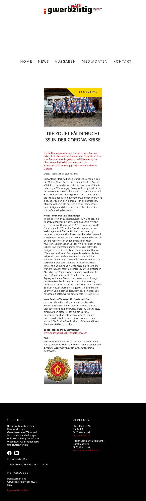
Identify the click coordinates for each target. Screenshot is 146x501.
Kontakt (122, 61)
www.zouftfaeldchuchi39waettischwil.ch (65, 332)
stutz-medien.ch (81, 435)
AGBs (45, 464)
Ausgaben (65, 61)
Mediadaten (95, 61)
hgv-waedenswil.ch (17, 490)
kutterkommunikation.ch (86, 450)
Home (26, 61)
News (43, 61)
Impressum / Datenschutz (24, 464)
